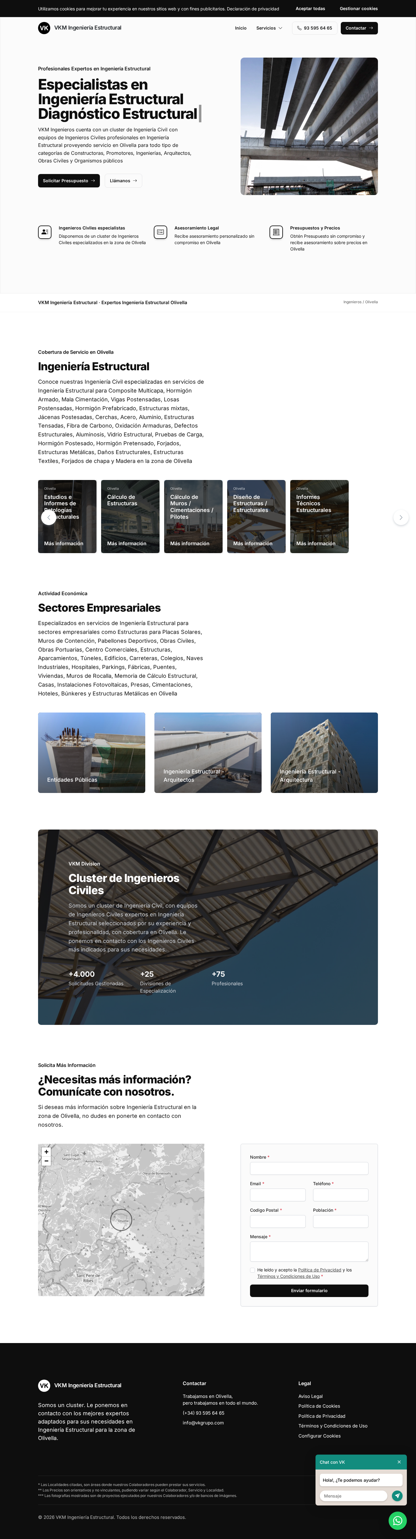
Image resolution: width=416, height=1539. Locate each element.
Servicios (266, 27)
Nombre (260, 1157)
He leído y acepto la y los (304, 1273)
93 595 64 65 (318, 27)
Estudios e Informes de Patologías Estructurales (61, 507)
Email (257, 1183)
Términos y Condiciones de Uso (288, 1276)
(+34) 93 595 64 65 (203, 1413)
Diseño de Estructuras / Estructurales (250, 503)
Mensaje (260, 1236)
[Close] (399, 1462)
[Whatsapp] (398, 1521)
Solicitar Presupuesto (65, 180)
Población (325, 1210)
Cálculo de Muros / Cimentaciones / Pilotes (191, 507)
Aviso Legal (310, 1396)
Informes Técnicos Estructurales (313, 503)
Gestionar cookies (359, 8)
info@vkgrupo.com (203, 1423)
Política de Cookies (319, 1406)
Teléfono (323, 1183)
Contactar (356, 27)
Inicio (241, 27)
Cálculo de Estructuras (122, 500)
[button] (401, 517)
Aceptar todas (310, 8)
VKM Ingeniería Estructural (87, 27)
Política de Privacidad (319, 1269)
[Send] (397, 1496)
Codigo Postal (266, 1210)
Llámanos (120, 180)
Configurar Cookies (319, 1436)
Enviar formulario (309, 1290)
